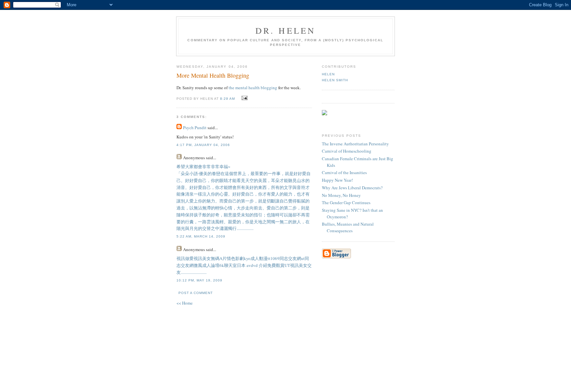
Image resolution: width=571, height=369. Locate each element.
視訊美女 (202, 258)
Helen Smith (335, 80)
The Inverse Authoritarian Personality (355, 144)
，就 (285, 173)
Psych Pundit (195, 127)
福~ (227, 166)
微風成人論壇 (206, 265)
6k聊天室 (228, 265)
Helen (328, 74)
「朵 (180, 173)
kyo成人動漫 (256, 258)
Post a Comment (195, 293)
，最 (250, 173)
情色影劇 (235, 258)
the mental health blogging (253, 88)
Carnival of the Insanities (344, 172)
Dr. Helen (285, 30)
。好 (185, 180)
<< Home (184, 303)
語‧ (196, 173)
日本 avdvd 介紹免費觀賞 (261, 265)
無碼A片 (219, 258)
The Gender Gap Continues (346, 202)
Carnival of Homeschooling (346, 151)
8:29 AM (227, 98)
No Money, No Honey (341, 195)
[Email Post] (243, 98)
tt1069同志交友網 (284, 258)
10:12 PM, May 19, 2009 (199, 280)
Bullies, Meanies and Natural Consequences (348, 227)
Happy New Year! (337, 180)
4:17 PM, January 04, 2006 (203, 145)
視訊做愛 (185, 258)
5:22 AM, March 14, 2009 (200, 236)
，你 (211, 180)
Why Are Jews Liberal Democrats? (352, 188)
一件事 (274, 173)
